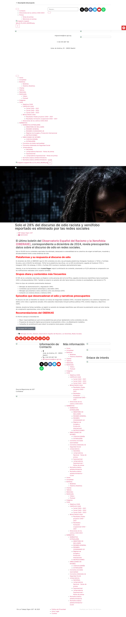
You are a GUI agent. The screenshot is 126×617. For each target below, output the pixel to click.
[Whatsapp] (103, 9)
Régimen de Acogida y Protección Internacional (41, 133)
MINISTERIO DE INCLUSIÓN (35, 127)
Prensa (21, 15)
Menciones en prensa (29, 19)
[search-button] (49, 12)
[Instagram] (86, 9)
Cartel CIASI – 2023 (32, 112)
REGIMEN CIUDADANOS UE (35, 131)
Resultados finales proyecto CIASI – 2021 (39, 117)
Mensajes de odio (26, 334)
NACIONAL (29, 149)
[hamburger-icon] (17, 9)
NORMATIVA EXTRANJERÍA (31, 125)
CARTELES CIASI (28, 106)
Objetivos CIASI (28, 104)
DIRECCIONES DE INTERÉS (31, 137)
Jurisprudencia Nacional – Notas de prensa (40, 151)
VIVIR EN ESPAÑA (32, 139)
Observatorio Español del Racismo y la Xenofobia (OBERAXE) (60, 242)
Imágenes (22, 100)
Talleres (21, 90)
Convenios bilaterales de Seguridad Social (36, 145)
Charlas (21, 88)
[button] (63, 3)
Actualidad (22, 80)
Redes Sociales (77, 334)
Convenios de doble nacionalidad (33, 143)
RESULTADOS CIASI (29, 114)
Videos (25, 96)
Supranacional (30, 153)
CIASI (21, 102)
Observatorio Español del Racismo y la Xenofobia (55, 334)
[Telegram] (95, 9)
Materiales (22, 92)
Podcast (25, 98)
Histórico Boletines (29, 86)
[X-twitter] (82, 9)
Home (21, 78)
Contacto (22, 11)
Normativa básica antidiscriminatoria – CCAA (37, 160)
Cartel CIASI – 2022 (32, 110)
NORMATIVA (23, 123)
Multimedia (22, 94)
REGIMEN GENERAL (32, 129)
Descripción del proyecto (26, 3)
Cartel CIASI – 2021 (32, 108)
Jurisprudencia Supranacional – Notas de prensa (42, 155)
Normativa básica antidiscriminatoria (35, 158)
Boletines (22, 82)
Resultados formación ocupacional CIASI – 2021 (41, 119)
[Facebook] (90, 9)
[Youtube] (99, 9)
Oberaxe (35, 334)
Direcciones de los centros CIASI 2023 (31, 13)
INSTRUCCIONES (31, 135)
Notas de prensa (28, 17)
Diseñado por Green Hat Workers (90, 609)
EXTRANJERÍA (30, 141)
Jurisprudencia (27, 147)
